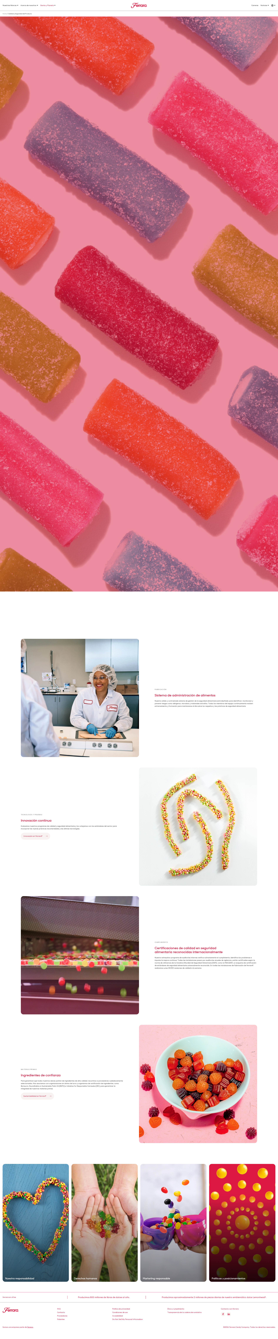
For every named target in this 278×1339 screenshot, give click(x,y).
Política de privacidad (121, 1309)
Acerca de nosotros (28, 5)
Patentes (61, 1319)
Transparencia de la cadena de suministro (184, 1312)
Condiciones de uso (120, 1312)
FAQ (59, 1309)
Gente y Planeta (47, 5)
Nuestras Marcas (10, 5)
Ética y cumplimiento (175, 1309)
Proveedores (62, 1316)
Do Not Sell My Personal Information (127, 1319)
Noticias (264, 5)
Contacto (61, 1312)
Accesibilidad (117, 1316)
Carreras (254, 5)
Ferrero (30, 1327)
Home (5, 14)
